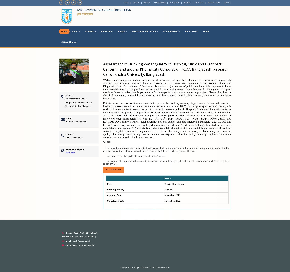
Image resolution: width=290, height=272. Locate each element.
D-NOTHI (227, 3)
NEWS (126, 3)
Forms (206, 31)
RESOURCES (174, 3)
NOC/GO (147, 3)
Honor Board (191, 31)
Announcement (171, 31)
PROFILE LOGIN (214, 3)
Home (64, 31)
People (121, 31)
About (75, 31)
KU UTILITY (199, 3)
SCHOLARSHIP (159, 3)
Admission (106, 31)
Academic (90, 31)
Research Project (113, 169)
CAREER (136, 3)
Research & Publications (144, 31)
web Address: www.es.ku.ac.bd (80, 245)
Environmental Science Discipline (104, 9)
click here (70, 152)
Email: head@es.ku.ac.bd (77, 241)
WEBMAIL (187, 3)
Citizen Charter (69, 42)
